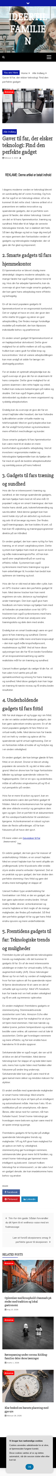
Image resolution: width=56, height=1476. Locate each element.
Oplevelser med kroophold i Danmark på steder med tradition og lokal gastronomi (28, 1301)
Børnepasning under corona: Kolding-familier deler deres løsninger (26, 1356)
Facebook (12, 1192)
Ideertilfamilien (28, 29)
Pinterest (12, 1199)
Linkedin (30, 1199)
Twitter (30, 1192)
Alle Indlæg (9, 131)
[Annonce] (28, 1291)
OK (29, 1466)
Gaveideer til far (31, 838)
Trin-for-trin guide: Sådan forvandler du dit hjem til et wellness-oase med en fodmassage (27, 1222)
